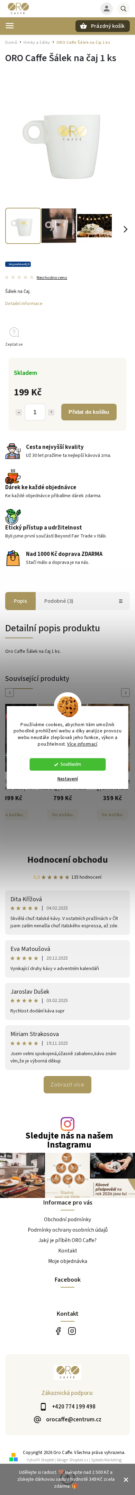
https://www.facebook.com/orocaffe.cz (58, 1331)
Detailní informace (24, 303)
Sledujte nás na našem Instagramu (69, 1140)
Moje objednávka (67, 1261)
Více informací (82, 744)
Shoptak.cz (78, 1460)
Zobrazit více (67, 1085)
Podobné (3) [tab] (58, 601)
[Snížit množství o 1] (19, 412)
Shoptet (47, 1460)
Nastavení (67, 778)
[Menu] (9, 25)
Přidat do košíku (89, 412)
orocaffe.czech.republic (72, 1331)
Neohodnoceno (52, 278)
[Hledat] (123, 8)
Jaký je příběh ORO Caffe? (67, 1240)
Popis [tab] (20, 601)
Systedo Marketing (106, 1460)
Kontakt (67, 1251)
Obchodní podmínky (67, 1219)
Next (127, 692)
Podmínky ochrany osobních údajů (68, 1230)
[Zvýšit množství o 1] (51, 412)
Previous (11, 692)
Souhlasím (71, 764)
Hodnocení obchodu (67, 859)
